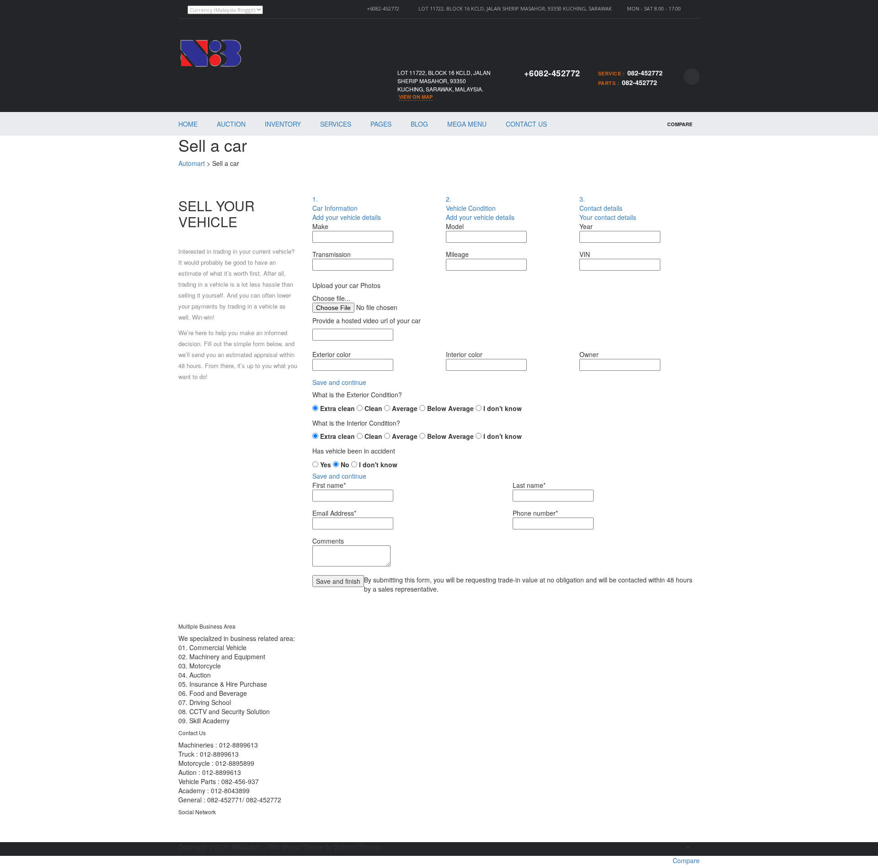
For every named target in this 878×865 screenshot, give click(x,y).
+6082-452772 (383, 8)
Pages (380, 123)
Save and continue (339, 382)
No (344, 464)
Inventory (283, 123)
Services (335, 123)
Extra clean (336, 408)
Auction (231, 123)
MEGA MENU (467, 123)
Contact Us (526, 123)
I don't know (502, 408)
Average (404, 408)
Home (188, 123)
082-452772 (645, 72)
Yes (324, 464)
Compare (686, 860)
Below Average (449, 408)
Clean (372, 408)
